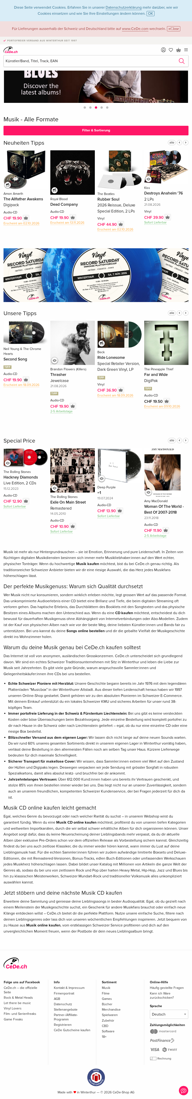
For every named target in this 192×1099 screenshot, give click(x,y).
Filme (106, 993)
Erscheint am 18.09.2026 (21, 385)
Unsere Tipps (20, 313)
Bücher (107, 1004)
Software (108, 1031)
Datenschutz (63, 1004)
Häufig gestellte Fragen (167, 988)
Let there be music (17, 1003)
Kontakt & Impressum (69, 988)
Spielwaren (110, 1015)
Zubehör (108, 1021)
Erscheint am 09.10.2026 (162, 406)
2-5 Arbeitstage (61, 411)
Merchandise (111, 1010)
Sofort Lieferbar (155, 222)
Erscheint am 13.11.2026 (67, 223)
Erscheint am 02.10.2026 (21, 223)
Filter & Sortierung (96, 130)
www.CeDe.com (135, 28)
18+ (104, 1037)
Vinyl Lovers (13, 1008)
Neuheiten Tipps (24, 143)
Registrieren (63, 1025)
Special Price (19, 440)
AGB (57, 999)
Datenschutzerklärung (124, 7)
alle (172, 142)
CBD (105, 1026)
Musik (106, 988)
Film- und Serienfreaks (20, 1014)
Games (107, 999)
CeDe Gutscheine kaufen (72, 1030)
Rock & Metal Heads (18, 998)
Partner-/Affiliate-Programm (66, 1017)
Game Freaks (13, 1019)
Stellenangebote (66, 1010)
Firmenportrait (64, 993)
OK (150, 13)
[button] (85, 107)
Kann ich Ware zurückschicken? (162, 995)
